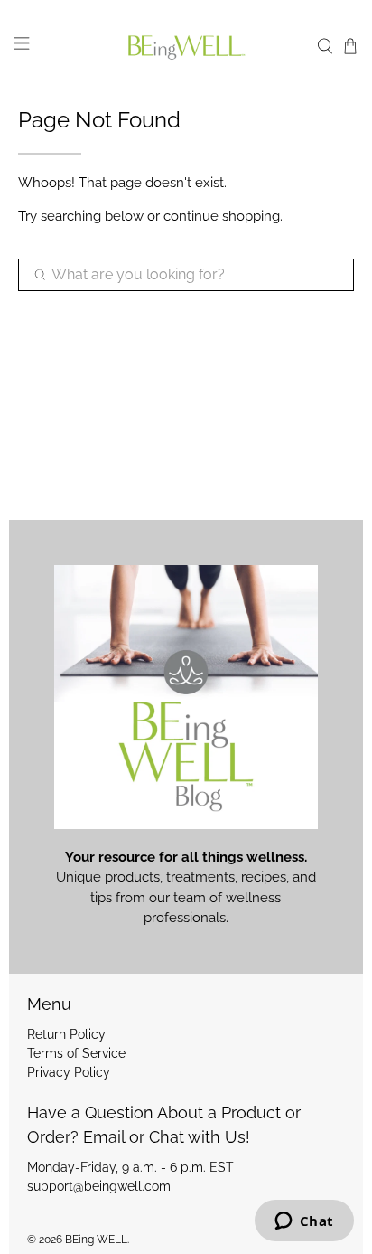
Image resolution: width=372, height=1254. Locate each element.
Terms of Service (76, 1053)
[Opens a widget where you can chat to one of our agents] (304, 1222)
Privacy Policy (68, 1072)
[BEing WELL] (186, 46)
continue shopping (221, 216)
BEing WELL (96, 1239)
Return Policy (66, 1034)
